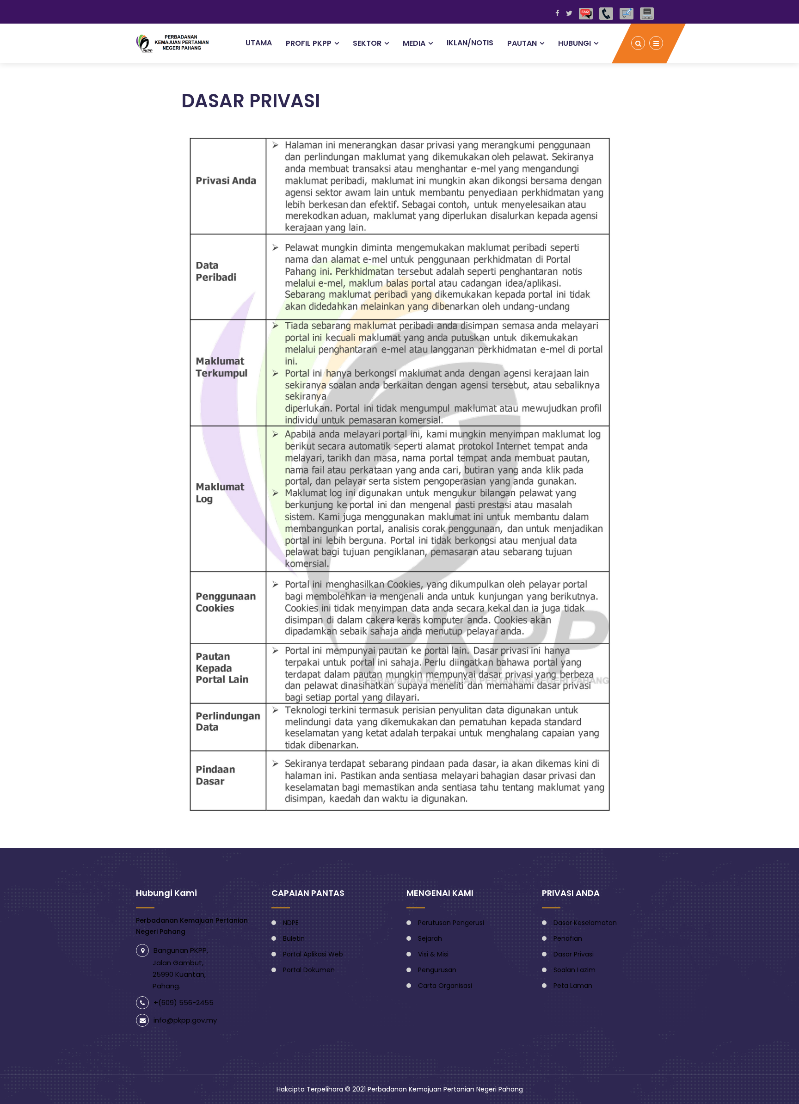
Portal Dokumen (309, 969)
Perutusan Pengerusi (451, 922)
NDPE (291, 922)
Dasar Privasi (573, 954)
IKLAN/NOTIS (470, 42)
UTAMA (259, 42)
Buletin (294, 938)
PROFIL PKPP (309, 43)
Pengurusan (437, 969)
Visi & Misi (433, 954)
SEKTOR (367, 43)
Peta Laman (572, 985)
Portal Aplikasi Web (313, 954)
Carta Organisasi (445, 985)
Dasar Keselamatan (585, 922)
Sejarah (430, 938)
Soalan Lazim (574, 969)
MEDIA (414, 43)
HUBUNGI (574, 43)
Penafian (567, 938)
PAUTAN (522, 43)
